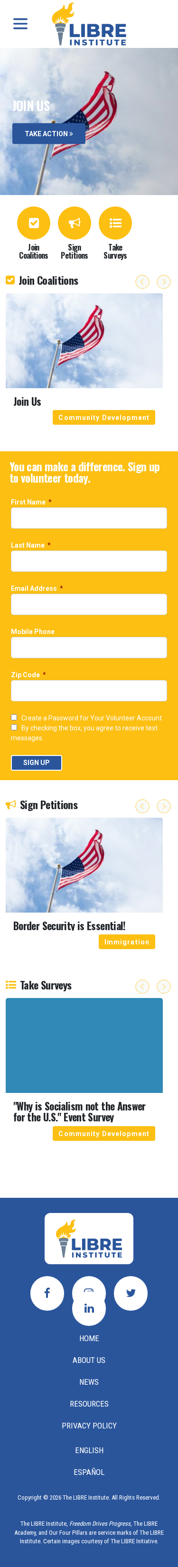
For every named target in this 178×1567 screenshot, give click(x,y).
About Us (89, 1360)
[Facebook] (47, 1293)
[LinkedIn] (89, 1308)
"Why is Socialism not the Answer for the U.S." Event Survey (79, 1111)
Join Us (27, 401)
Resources (89, 1403)
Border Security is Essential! (69, 925)
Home (89, 1338)
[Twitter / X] (131, 1293)
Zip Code (26, 675)
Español (89, 1472)
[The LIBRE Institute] (89, 1238)
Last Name (28, 545)
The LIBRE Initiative (134, 1541)
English (89, 1450)
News (89, 1382)
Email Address (34, 588)
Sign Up (36, 762)
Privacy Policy (89, 1425)
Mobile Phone (33, 631)
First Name (29, 502)
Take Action (47, 133)
